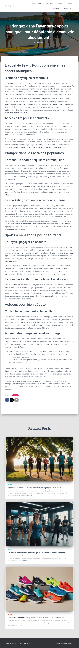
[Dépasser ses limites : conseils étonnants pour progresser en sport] (39, 459)
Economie (56, 8)
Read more (29, 495)
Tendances (49, 3)
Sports (59, 3)
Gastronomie (68, 8)
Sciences (69, 3)
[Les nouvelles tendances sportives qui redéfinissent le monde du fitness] (39, 524)
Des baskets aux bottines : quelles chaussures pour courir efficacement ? (37, 617)
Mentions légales (11, 643)
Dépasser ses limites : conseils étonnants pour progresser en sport (34, 488)
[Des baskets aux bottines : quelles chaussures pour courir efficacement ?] (39, 589)
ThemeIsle (71, 643)
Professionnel (36, 3)
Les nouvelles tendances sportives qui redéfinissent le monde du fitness (37, 552)
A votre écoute (25, 643)
